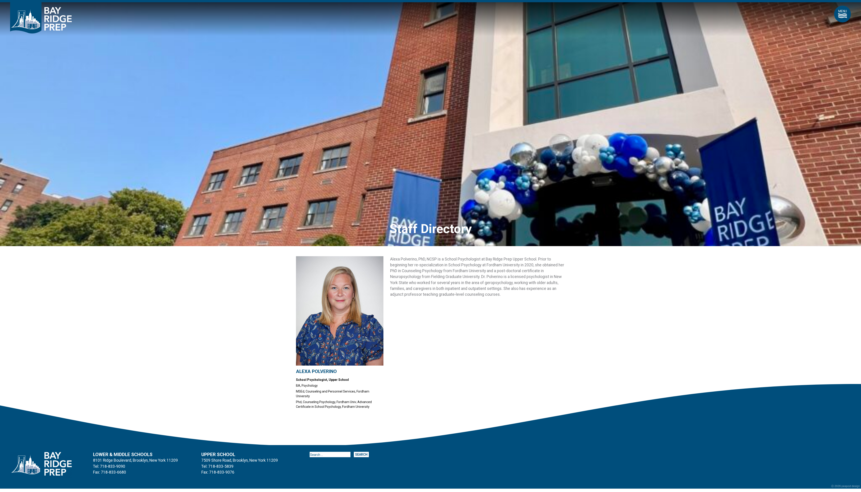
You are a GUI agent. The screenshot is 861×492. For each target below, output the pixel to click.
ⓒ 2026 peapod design (845, 486)
